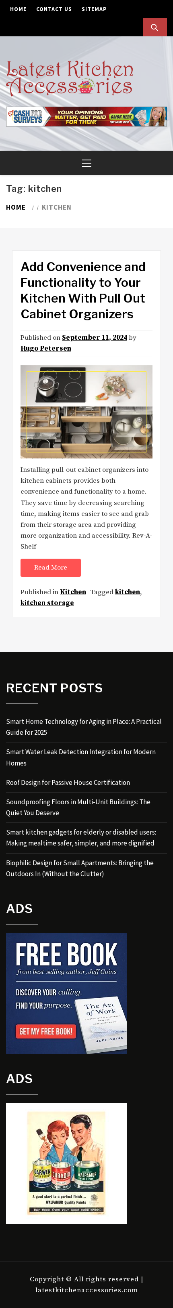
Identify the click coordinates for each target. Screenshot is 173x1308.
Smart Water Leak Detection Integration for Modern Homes (81, 757)
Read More (50, 567)
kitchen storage (47, 603)
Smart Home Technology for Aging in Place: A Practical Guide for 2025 (84, 727)
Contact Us (54, 9)
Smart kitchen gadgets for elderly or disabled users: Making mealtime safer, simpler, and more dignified (81, 837)
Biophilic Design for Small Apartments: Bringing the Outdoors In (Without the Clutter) (80, 868)
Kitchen (73, 592)
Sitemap (94, 9)
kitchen (127, 592)
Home (18, 9)
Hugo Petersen (46, 348)
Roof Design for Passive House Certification (68, 782)
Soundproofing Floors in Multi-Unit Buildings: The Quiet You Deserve (78, 807)
